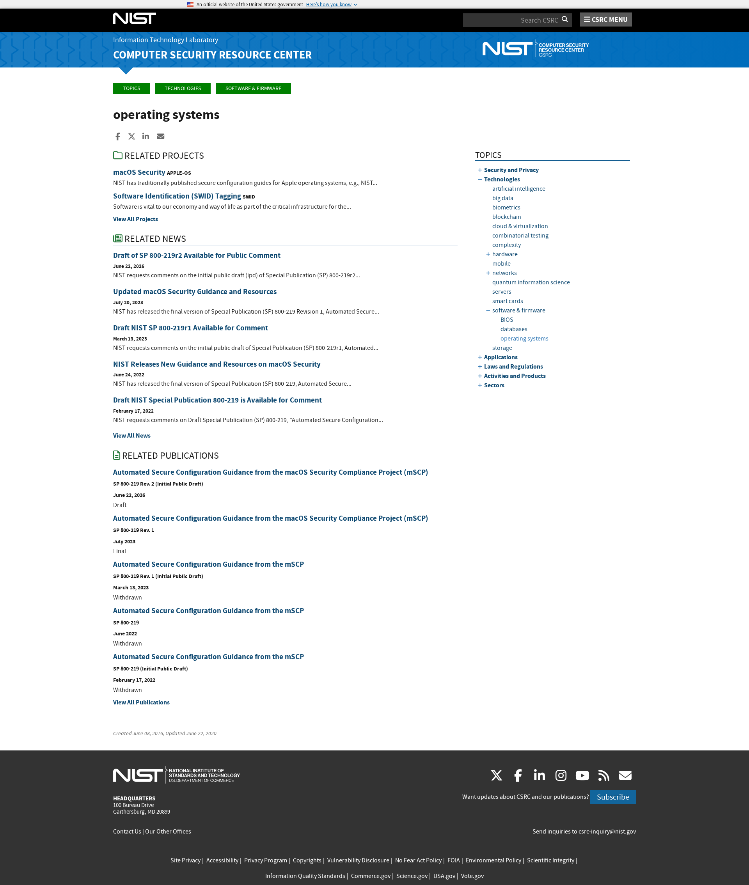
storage (502, 348)
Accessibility (222, 860)
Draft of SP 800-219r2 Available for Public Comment (196, 255)
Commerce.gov (370, 876)
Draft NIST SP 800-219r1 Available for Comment (190, 328)
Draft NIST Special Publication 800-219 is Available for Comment (217, 400)
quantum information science (531, 282)
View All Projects (135, 219)
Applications (501, 357)
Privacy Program (265, 860)
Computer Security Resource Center (212, 55)
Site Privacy (185, 860)
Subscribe (613, 797)
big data (502, 198)
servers (501, 292)
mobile (501, 264)
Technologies (183, 88)
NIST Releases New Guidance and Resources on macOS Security (217, 364)
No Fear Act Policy (418, 860)
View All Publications (141, 702)
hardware (505, 254)
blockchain (506, 217)
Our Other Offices (168, 831)
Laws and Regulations (513, 366)
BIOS (507, 320)
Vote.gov (472, 876)
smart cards (507, 301)
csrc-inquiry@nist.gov (607, 831)
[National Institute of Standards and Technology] (176, 775)
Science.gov (412, 876)
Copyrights (307, 860)
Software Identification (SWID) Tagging (177, 196)
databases (514, 329)
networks (504, 273)
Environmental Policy (493, 860)
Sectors (494, 385)
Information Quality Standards (305, 876)
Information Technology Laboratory (165, 39)
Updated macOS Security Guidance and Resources (195, 291)
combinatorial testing (520, 235)
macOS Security (139, 172)
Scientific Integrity (550, 860)
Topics (131, 88)
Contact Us (127, 831)
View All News (132, 435)
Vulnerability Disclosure (358, 860)
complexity (506, 245)
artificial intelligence (518, 189)
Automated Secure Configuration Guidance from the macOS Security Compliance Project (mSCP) (270, 472)
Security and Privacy (511, 170)
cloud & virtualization (520, 226)
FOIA (453, 860)
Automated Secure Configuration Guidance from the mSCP (208, 564)
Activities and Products (515, 376)
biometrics (506, 207)
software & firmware (253, 88)
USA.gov (444, 876)
